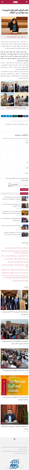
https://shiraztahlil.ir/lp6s (13, 37)
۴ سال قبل (26, 121)
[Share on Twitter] (20, 116)
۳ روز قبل (18, 201)
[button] (14, 439)
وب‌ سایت (26, 173)
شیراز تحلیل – (22, 42)
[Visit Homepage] (14, 2)
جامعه (23, 121)
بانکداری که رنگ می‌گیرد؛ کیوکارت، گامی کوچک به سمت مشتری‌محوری (15, 270)
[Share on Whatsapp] (14, 116)
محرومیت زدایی (8, 124)
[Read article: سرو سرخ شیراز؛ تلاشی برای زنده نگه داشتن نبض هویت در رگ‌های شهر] (25, 205)
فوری (2, 337)
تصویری (19, 121)
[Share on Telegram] (9, 116)
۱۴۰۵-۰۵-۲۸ (25, 317)
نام (27, 162)
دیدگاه (26, 143)
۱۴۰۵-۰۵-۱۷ (25, 431)
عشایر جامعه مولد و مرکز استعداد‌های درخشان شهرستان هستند (16, 248)
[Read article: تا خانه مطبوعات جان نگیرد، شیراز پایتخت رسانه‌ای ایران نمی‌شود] (14, 415)
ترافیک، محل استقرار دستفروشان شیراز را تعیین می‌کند (18, 262)
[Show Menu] (26, 2)
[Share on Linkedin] (3, 116)
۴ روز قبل (18, 229)
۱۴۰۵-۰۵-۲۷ (25, 346)
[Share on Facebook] (25, 116)
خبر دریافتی (16, 121)
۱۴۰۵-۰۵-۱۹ (25, 402)
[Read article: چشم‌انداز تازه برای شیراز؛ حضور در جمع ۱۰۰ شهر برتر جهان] (25, 227)
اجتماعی (3, 308)
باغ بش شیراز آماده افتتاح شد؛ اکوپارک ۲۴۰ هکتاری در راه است (16, 259)
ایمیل (26, 168)
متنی (12, 121)
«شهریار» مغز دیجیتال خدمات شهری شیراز (20, 281)
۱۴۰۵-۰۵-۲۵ (25, 373)
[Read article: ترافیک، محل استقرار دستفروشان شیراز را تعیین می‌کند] (14, 359)
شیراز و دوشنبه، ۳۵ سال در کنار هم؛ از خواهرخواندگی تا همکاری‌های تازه (14, 273)
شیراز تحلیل (15, 124)
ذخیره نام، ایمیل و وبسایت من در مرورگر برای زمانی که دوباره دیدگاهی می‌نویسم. (16, 179)
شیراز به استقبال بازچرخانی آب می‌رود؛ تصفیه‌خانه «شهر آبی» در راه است (14, 256)
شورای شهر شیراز (21, 124)
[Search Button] (2, 2)
